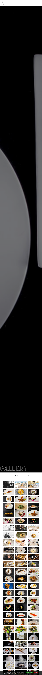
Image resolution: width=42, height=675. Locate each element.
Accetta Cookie (29, 672)
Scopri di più (14, 673)
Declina (35, 672)
